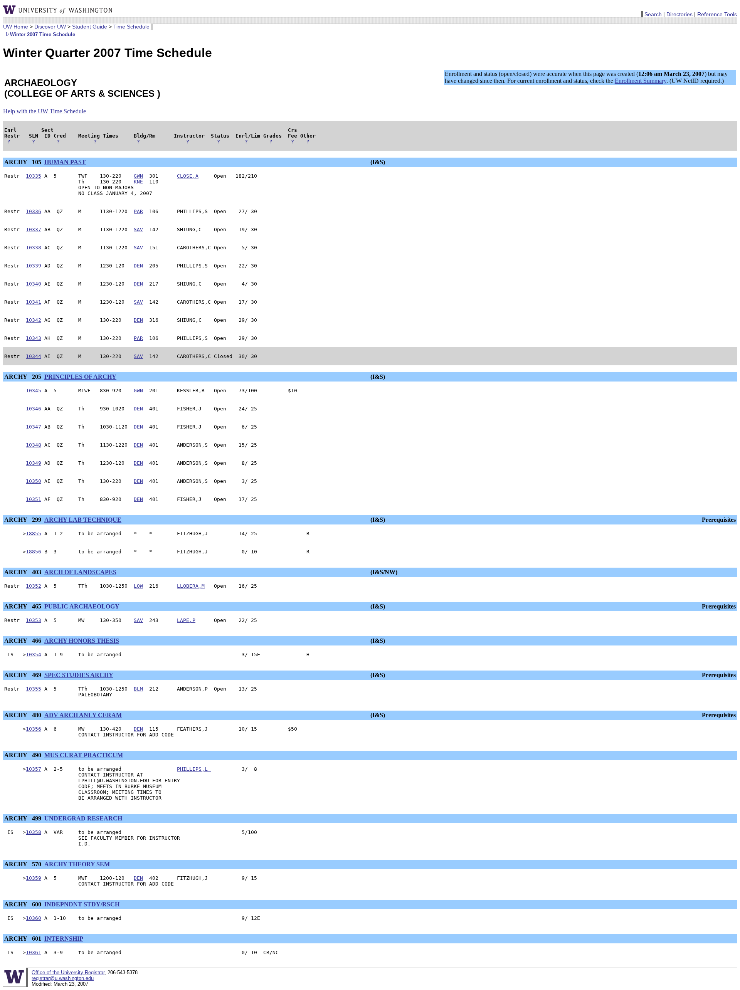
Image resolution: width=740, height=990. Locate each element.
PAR (138, 211)
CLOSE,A (187, 176)
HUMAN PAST (65, 162)
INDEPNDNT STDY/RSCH (81, 904)
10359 (33, 878)
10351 (33, 499)
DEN (138, 266)
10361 (33, 952)
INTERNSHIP (63, 938)
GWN (138, 176)
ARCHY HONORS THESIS (81, 640)
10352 (33, 586)
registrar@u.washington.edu (63, 978)
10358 (33, 832)
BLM (138, 689)
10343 (33, 338)
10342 (33, 320)
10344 (33, 356)
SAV (138, 229)
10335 (33, 176)
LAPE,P (186, 620)
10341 (33, 302)
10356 (33, 729)
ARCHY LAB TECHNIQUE (82, 519)
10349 (33, 463)
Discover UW (50, 27)
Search (653, 14)
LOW (138, 586)
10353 (33, 620)
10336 (33, 211)
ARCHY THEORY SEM (77, 864)
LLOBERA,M (191, 586)
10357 (33, 769)
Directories (679, 14)
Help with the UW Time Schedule (44, 111)
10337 (33, 229)
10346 (33, 409)
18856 (33, 552)
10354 (33, 654)
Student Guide (89, 27)
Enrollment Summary (640, 80)
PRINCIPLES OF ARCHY (80, 376)
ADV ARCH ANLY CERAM (83, 715)
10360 (33, 918)
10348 (33, 445)
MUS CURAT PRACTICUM (83, 755)
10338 (33, 247)
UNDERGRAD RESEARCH (83, 818)
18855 (33, 533)
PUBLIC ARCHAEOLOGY (81, 606)
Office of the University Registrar (68, 972)
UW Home (15, 27)
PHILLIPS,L (194, 769)
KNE (138, 182)
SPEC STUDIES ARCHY (78, 675)
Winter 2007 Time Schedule (42, 34)
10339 (33, 266)
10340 (33, 284)
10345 (33, 390)
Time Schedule (131, 27)
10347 (33, 427)
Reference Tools (717, 14)
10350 (33, 481)
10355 (33, 689)
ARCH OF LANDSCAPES (80, 572)
